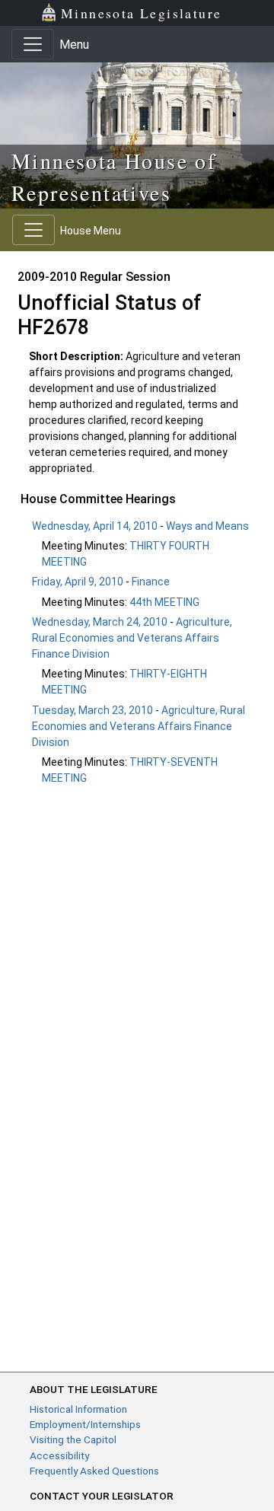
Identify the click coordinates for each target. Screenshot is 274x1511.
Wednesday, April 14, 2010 (95, 526)
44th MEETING (164, 602)
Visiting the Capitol (73, 1439)
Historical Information (78, 1409)
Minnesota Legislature (141, 13)
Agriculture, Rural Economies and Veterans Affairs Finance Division (132, 638)
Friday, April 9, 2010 (77, 581)
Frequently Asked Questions (94, 1471)
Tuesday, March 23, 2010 (92, 710)
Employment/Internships (85, 1424)
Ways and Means (207, 526)
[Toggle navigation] (32, 44)
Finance (151, 581)
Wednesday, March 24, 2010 (99, 622)
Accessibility (59, 1455)
